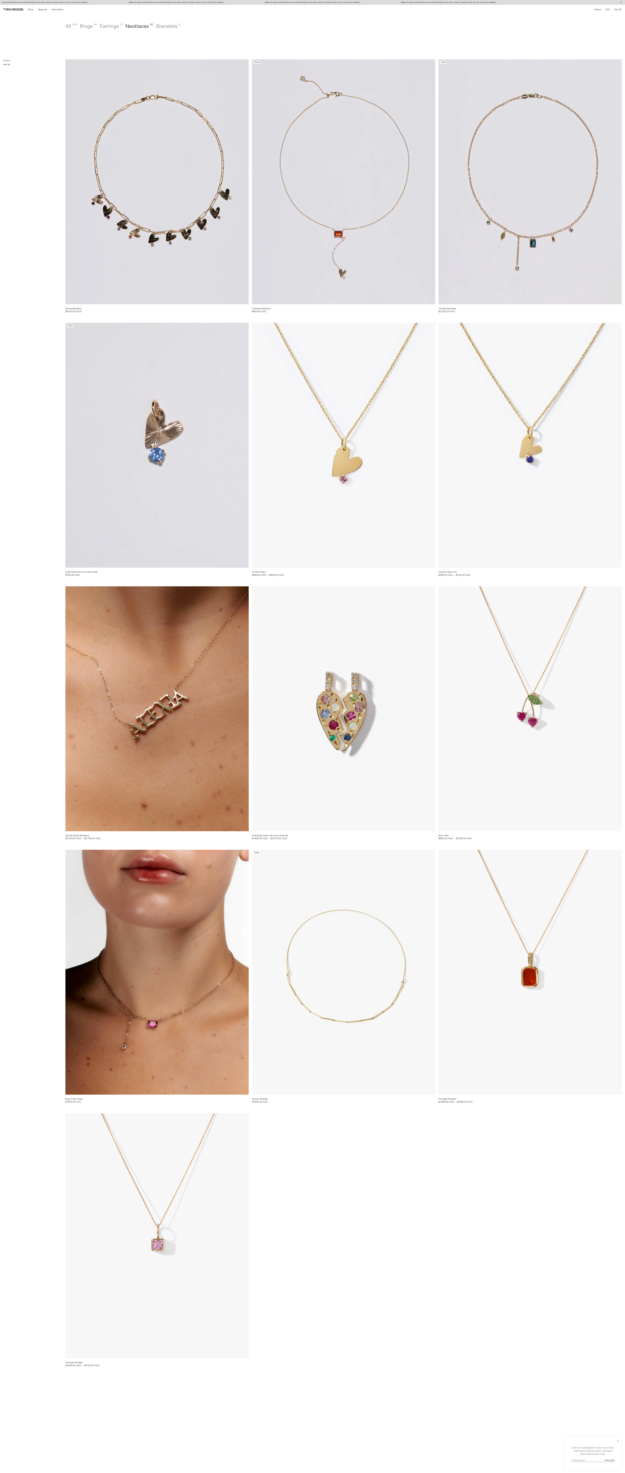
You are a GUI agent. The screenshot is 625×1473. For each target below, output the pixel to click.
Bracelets (168, 26)
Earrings (111, 26)
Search (597, 9)
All (71, 26)
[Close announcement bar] (621, 2)
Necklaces (139, 26)
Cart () (618, 9)
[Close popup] (618, 1441)
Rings (88, 26)
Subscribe (609, 1460)
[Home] (13, 9)
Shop (30, 9)
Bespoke (42, 9)
